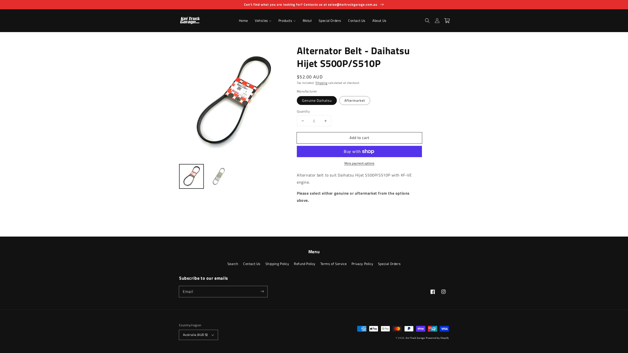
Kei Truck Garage (415, 338)
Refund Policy (304, 263)
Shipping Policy (277, 263)
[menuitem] (243, 20)
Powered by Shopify (437, 338)
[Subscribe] (262, 291)
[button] (427, 20)
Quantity (303, 111)
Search (232, 263)
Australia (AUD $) (195, 334)
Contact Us (252, 263)
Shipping (321, 82)
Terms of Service (333, 263)
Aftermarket (354, 100)
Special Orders (389, 263)
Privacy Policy (362, 263)
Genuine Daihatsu (317, 100)
